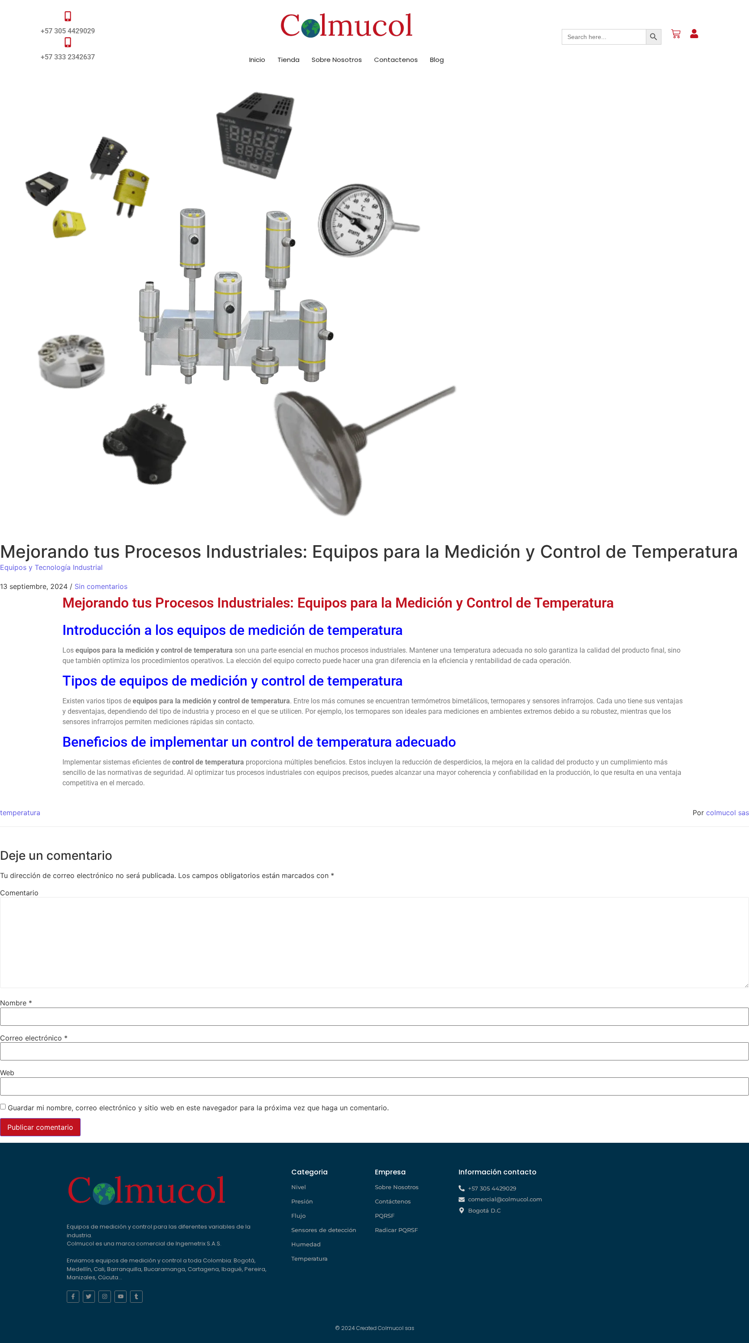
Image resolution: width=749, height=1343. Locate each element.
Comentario (19, 892)
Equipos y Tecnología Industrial (51, 567)
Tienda (288, 59)
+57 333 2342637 (68, 57)
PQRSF (384, 1215)
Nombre (16, 1002)
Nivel (298, 1187)
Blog (437, 59)
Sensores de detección (323, 1229)
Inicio (257, 59)
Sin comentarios (101, 586)
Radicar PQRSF (396, 1229)
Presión (302, 1201)
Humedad (306, 1244)
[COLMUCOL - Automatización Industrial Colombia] (347, 25)
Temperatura (309, 1258)
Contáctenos (393, 1201)
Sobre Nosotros (337, 59)
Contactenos (396, 59)
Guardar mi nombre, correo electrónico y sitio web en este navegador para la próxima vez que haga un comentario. (198, 1107)
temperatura (20, 812)
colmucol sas (727, 812)
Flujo (298, 1215)
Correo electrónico (34, 1037)
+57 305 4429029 (68, 31)
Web (7, 1072)
